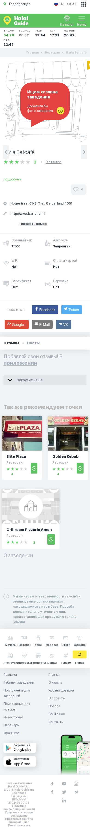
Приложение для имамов (16, 706)
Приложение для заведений (16, 693)
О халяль (55, 682)
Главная (32, 52)
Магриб (69, 33)
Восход (25, 33)
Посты (33, 343)
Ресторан (52, 52)
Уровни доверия (61, 690)
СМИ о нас (56, 714)
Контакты (55, 722)
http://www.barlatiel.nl (27, 213)
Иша (8, 42)
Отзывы (11, 343)
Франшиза (11, 733)
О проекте (56, 698)
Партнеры (11, 725)
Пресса (54, 706)
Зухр (40, 33)
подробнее (12, 179)
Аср (54, 33)
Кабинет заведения (18, 682)
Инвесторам (13, 717)
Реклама (10, 674)
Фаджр (8, 33)
